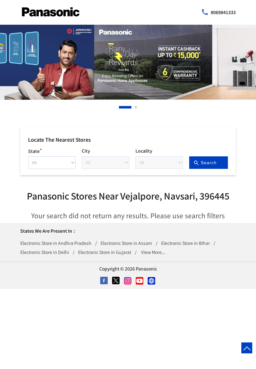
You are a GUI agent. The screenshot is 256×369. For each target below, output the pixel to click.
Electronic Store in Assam (126, 242)
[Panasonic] (50, 12)
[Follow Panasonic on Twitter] (116, 281)
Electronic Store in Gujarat (104, 252)
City (86, 150)
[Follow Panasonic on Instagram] (128, 281)
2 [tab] (136, 107)
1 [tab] (120, 107)
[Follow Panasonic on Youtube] (139, 281)
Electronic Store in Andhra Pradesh (55, 242)
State (35, 150)
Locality (143, 150)
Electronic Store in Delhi (44, 252)
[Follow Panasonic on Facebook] (104, 281)
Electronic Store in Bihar (185, 242)
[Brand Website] (151, 281)
